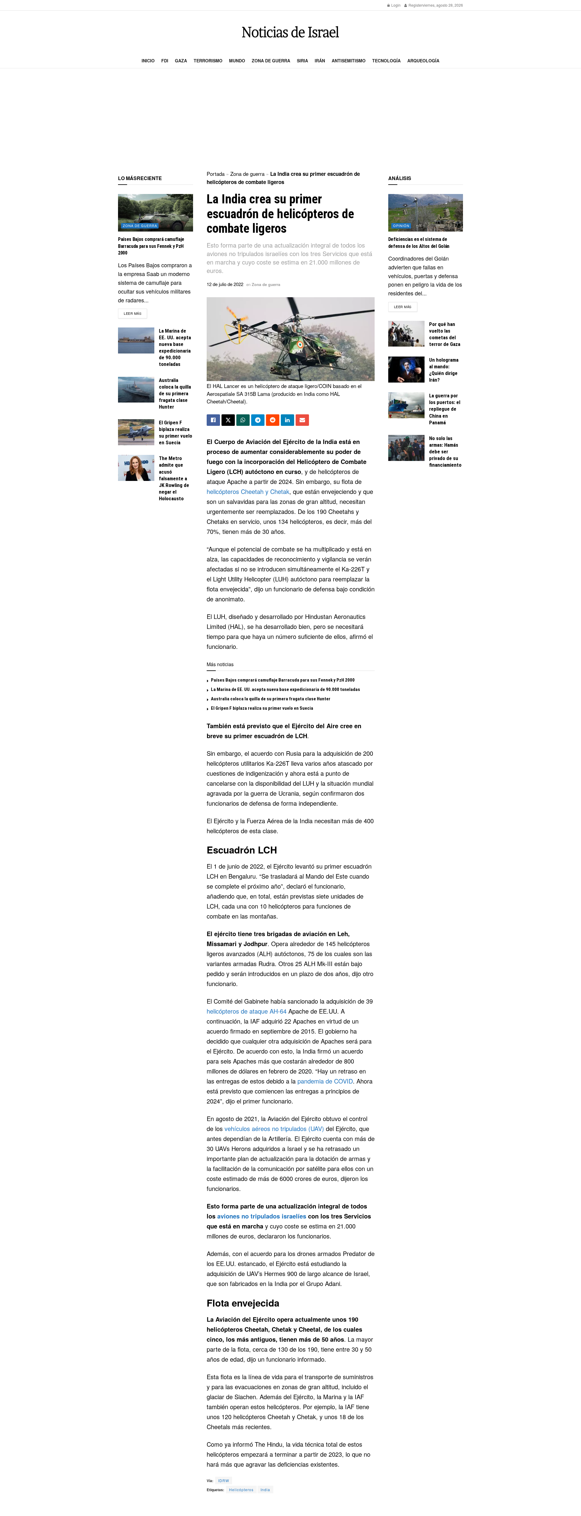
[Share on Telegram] (257, 420)
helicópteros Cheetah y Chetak (248, 491)
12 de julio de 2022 (225, 284)
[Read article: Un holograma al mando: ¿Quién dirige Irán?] (406, 370)
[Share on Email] (302, 420)
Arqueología (423, 61)
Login (395, 5)
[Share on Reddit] (272, 420)
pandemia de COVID (325, 1081)
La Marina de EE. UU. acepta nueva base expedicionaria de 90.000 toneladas (285, 689)
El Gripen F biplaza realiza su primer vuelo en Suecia (262, 708)
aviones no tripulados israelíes (261, 1216)
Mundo (237, 61)
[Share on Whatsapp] (243, 420)
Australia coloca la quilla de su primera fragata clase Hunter (270, 699)
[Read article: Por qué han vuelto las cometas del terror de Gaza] (406, 334)
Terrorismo (208, 61)
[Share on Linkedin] (287, 420)
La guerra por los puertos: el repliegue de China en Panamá (444, 409)
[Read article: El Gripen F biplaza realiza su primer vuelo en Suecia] (136, 432)
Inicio (148, 61)
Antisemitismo (349, 61)
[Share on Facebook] (213, 420)
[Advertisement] (290, 119)
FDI (164, 61)
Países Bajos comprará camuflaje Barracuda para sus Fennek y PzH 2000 (283, 680)
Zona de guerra (271, 61)
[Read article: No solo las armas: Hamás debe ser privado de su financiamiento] (406, 448)
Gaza (181, 61)
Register (415, 5)
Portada (216, 173)
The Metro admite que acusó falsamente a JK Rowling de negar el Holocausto (174, 478)
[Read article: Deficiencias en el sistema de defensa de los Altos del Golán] (425, 213)
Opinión (401, 225)
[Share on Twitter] (228, 420)
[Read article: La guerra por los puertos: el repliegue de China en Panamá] (406, 405)
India (265, 1489)
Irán (320, 61)
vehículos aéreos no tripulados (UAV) (274, 1128)
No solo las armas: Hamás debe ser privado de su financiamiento (445, 451)
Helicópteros (241, 1489)
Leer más (135, 313)
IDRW (223, 1480)
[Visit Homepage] (290, 32)
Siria (302, 61)
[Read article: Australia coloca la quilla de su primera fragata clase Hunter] (136, 390)
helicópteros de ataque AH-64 (247, 1011)
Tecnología (386, 61)
